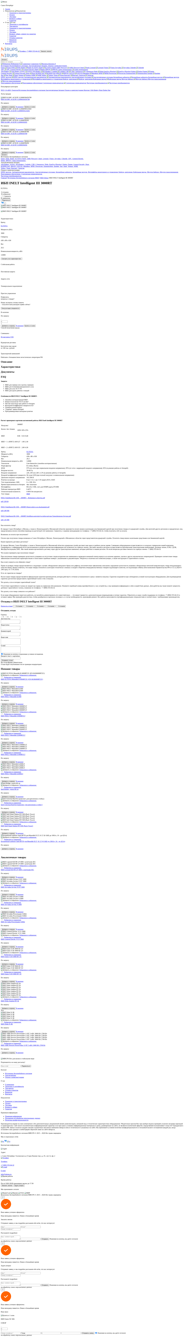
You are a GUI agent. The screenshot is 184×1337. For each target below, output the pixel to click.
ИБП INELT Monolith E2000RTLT (13, 735)
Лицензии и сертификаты (18, 24)
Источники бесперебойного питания (14, 66)
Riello (23, 68)
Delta (13, 68)
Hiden (36, 69)
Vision (106, 68)
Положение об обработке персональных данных (22, 1118)
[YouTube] (5, 203)
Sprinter (150, 73)
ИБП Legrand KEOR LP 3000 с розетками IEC (17, 870)
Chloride (133, 68)
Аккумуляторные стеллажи (81, 77)
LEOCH (72, 73)
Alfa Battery (5, 71)
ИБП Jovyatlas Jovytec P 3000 (11, 904)
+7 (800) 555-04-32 (33, 51)
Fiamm (145, 71)
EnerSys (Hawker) (110, 71)
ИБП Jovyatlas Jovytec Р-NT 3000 (13, 887)
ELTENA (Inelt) (37, 68)
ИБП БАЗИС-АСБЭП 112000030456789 (15, 99)
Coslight (54, 71)
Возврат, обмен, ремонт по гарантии (22, 34)
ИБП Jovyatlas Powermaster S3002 (13, 922)
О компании (9, 1084)
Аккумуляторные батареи (38, 66)
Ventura (21, 75)
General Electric (16, 69)
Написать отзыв (6, 606)
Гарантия (12, 20)
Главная (4, 178)
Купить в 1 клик (30, 107)
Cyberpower (78, 71)
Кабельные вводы (99, 79)
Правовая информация (13, 1116)
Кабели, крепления (70, 79)
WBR (33, 75)
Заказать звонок (46, 51)
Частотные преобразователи (97, 83)
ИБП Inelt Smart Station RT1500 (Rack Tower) (17, 826)
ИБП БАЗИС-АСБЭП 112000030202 (14, 122)
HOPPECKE (40, 73)
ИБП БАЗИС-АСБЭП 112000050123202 (15, 111)
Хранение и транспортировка (20, 13)
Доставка (12, 17)
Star (2, 75)
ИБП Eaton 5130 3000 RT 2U (11, 957)
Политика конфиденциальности (16, 1120)
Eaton (3, 68)
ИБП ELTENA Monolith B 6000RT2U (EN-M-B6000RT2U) (22, 679)
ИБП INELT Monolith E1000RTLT (13, 754)
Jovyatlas (118, 68)
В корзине (19, 107)
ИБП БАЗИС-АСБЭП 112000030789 (14, 134)
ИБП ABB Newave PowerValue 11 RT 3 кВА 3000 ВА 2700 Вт (23, 1045)
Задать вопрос (19, 1185)
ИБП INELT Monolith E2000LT (12, 774)
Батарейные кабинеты (122, 77)
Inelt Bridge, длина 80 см (9, 789)
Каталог (4, 59)
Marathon (86, 73)
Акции (7, 9)
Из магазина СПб (7, 337)
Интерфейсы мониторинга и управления (16, 79)
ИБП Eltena (44, 178)
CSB (67, 71)
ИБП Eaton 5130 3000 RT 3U (11, 974)
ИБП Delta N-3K (7, 1024)
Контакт (67, 75)
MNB (101, 73)
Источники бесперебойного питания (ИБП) (23, 178)
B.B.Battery (37, 71)
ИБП (28, 494)
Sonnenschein (131, 73)
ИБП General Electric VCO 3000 (12, 939)
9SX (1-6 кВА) (6, 90)
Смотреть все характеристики (11, 259)
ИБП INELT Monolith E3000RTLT (13, 716)
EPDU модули (6, 77)
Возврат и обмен (15, 19)
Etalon (133, 71)
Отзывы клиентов (15, 38)
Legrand (93, 68)
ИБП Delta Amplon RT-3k (10, 1001)
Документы (13, 26)
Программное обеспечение (11, 83)
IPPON (48, 69)
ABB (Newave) (62, 68)
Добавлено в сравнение (12, 677)
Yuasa (56, 75)
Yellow (44, 75)
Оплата (12, 15)
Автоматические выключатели (35, 77)
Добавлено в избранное (28, 675)
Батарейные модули (155, 77)
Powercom (113, 73)
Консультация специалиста (10, 308)
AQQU (22, 71)
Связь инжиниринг (65, 69)
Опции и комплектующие (57, 66)
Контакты (13, 42)
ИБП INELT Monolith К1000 (11, 697)
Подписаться (26, 1066)
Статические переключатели (53, 83)
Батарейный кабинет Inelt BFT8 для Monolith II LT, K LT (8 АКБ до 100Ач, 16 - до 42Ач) (33, 841)
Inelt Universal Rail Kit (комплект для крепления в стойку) (21, 805)
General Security (7, 73)
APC (3, 69)
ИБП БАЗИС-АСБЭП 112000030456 (14, 145)
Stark (82, 68)
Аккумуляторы (10, 1075)
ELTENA (4, 226)
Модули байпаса (128, 79)
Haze (28, 73)
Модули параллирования (169, 172)
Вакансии (13, 40)
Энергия (82, 75)
